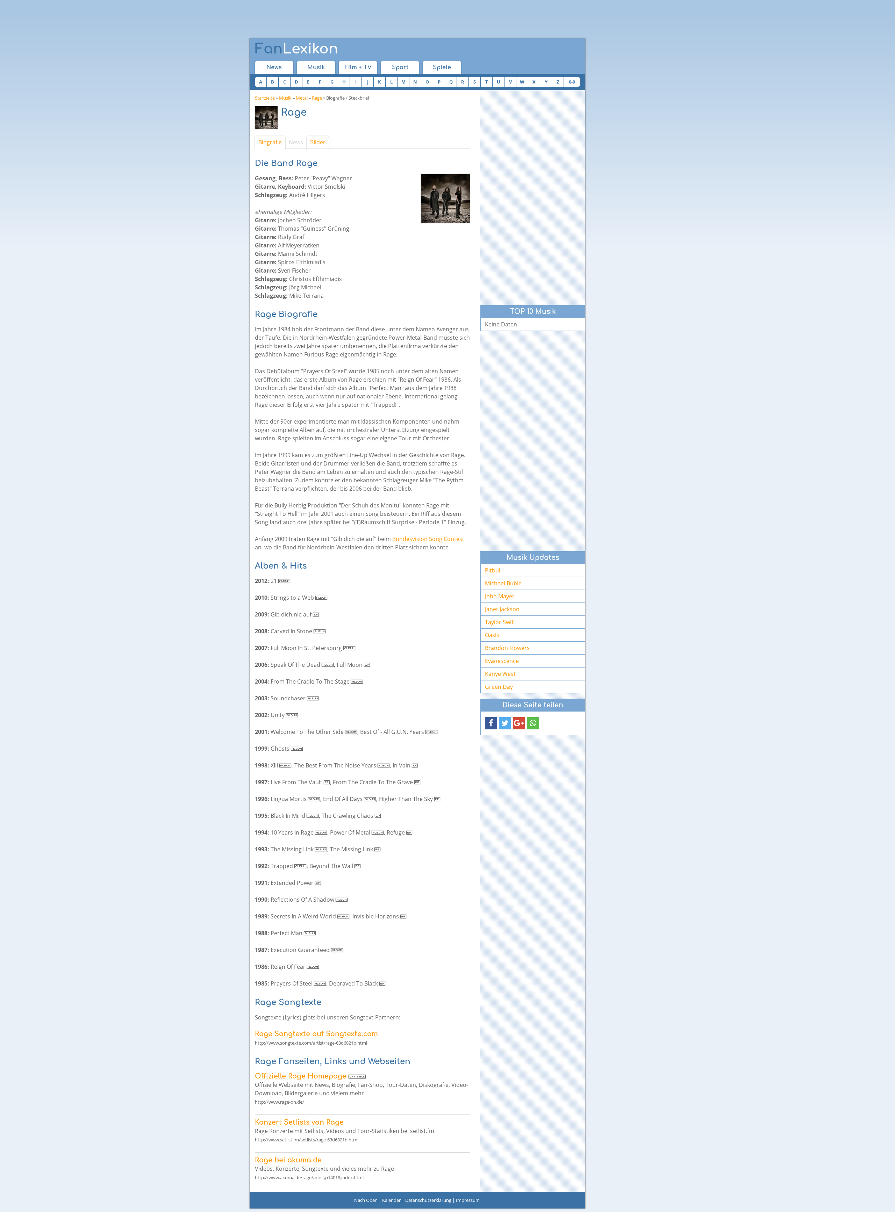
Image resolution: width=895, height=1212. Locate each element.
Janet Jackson (502, 609)
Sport (400, 67)
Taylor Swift (500, 622)
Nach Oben (366, 1200)
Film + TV (358, 67)
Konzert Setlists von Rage (299, 1122)
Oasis (492, 635)
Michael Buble (503, 583)
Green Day (499, 687)
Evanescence (502, 661)
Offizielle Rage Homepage (300, 1076)
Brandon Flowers (507, 648)
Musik (316, 67)
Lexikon (296, 49)
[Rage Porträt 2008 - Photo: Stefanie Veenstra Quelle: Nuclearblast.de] (268, 119)
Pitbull (493, 570)
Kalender (391, 1200)
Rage (317, 98)
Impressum (468, 1200)
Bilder (317, 142)
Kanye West (500, 674)
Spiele (442, 67)
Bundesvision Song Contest (428, 539)
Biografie (270, 142)
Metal (302, 98)
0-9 (572, 82)
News (274, 67)
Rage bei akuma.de (288, 1160)
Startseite (265, 98)
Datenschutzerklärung (428, 1200)
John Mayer (500, 596)
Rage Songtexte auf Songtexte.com (316, 1034)
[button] (491, 723)
